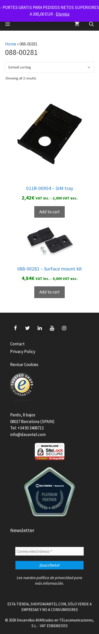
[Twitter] (27, 328)
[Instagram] (64, 328)
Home (10, 44)
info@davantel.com (28, 434)
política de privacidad (55, 577)
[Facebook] (15, 328)
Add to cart (49, 212)
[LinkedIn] (40, 328)
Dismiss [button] (63, 14)
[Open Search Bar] (91, 24)
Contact (17, 344)
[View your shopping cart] (77, 24)
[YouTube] (52, 328)
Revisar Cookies (24, 364)
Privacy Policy (22, 351)
